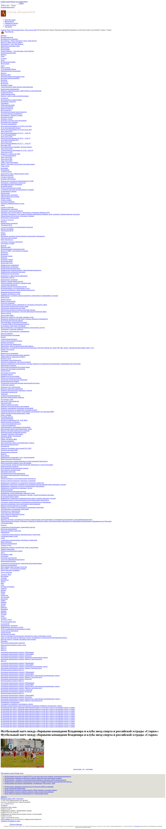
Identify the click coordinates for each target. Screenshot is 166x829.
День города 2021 (6, 157)
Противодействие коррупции (10, 268)
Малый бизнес (9, 21)
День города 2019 (6, 152)
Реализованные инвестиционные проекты (15, 468)
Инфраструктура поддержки (10, 376)
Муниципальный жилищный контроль (13, 432)
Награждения (5, 193)
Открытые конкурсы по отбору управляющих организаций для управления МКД (27, 411)
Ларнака (3, 611)
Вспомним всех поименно (9, 39)
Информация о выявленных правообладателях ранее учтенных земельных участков (28, 498)
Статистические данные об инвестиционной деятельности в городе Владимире (27, 465)
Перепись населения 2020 (9, 450)
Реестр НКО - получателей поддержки (13, 568)
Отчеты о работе (6, 200)
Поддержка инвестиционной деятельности (15, 475)
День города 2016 (6, 136)
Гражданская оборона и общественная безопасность (18, 290)
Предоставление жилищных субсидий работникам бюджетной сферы (23, 311)
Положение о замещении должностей (13, 183)
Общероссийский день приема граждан (14, 286)
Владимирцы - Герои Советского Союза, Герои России (19, 41)
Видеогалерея (5, 49)
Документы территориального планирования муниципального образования (26, 502)
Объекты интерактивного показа (11, 551)
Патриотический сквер (8, 53)
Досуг (3, 552)
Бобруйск (4, 607)
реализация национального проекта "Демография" (17, 654)
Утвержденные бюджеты (9, 339)
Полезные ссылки (6, 85)
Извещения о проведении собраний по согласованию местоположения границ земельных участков (33, 484)
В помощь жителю (7, 417)
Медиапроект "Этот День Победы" (12, 44)
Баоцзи (3, 606)
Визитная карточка (7, 175)
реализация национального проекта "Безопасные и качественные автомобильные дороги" (30, 686)
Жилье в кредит (6, 313)
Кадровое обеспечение (8, 179)
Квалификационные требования (11, 184)
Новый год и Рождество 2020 (10, 154)
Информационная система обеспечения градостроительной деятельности (25, 500)
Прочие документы (7, 229)
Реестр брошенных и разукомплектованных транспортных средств (23, 327)
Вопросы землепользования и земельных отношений (18, 480)
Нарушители (5, 446)
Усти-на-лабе (5, 597)
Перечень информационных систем (12, 203)
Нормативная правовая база (10, 89)
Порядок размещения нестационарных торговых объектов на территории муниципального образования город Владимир (41, 364)
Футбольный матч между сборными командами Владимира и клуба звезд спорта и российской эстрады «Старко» (38, 707)
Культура (4, 525)
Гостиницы (4, 556)
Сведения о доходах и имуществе (12, 211)
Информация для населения (10, 274)
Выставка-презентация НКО (10, 78)
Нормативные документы (9, 223)
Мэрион (3, 590)
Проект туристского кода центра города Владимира (18, 164)
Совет (3, 205)
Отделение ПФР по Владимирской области (15, 324)
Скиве (3, 593)
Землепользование (7, 490)
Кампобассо (5, 580)
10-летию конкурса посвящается (11, 113)
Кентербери (4, 576)
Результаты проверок (8, 202)
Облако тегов (19, 773)
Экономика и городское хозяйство (12, 329)
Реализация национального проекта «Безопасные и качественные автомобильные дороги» (30, 699)
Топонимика (5, 518)
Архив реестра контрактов (9, 631)
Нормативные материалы (9, 452)
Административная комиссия (10, 395)
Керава (3, 592)
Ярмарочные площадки (8, 365)
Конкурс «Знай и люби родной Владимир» (15, 96)
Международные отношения (10, 570)
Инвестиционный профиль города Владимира (16, 463)
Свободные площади (8, 385)
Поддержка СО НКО (8, 243)
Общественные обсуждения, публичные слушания (17, 216)
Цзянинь (3, 602)
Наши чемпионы (6, 542)
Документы (8, 27)
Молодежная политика (8, 561)
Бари (2, 583)
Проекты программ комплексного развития (15, 430)
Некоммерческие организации (11, 71)
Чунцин (3, 604)
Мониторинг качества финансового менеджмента (17, 346)
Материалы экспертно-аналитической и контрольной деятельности (23, 236)
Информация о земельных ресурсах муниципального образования (22, 486)
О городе (4, 58)
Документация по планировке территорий (15, 509)
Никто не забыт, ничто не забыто (11, 42)
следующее (89, 769)
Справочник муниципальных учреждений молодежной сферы (21, 563)
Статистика (19, 798)
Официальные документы (9, 195)
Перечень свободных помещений (12, 389)
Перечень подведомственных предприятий (15, 406)
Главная (3, 30)
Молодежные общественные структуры (14, 567)
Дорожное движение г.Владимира (12, 434)
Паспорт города (6, 358)
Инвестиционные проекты (9, 466)
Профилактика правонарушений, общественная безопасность (21, 270)
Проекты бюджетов (7, 342)
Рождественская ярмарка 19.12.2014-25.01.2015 (16, 129)
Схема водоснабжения (8, 425)
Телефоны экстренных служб (10, 294)
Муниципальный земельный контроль (13, 491)
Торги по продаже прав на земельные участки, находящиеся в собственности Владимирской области (34, 637)
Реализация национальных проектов (13, 643)
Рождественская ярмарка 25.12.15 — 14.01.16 (15, 133)
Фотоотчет (4, 82)
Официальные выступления (10, 196)
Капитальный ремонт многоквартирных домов (16, 429)
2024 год (3, 648)
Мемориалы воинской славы (10, 46)
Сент (2, 585)
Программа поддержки (8, 373)
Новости (3, 35)
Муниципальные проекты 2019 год (12, 693)
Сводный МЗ (5, 624)
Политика (137, 826)
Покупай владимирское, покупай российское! (16, 362)
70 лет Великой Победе (8, 69)
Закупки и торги (6, 619)
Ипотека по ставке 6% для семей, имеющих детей (17, 317)
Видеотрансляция (6, 261)
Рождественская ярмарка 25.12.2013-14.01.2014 (16, 126)
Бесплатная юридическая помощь (12, 320)
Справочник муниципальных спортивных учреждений (19, 540)
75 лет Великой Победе (8, 155)
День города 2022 (31, 30)
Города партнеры (6, 572)
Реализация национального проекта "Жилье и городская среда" (21, 677)
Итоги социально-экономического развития (15, 355)
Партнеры (4, 641)
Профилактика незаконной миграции (13, 272)
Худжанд (4, 618)
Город (9, 30)
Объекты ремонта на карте (9, 405)
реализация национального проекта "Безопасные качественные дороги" (24, 657)
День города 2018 (6, 148)
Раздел (14, 5)
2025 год (3, 647)
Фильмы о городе (6, 119)
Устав (2, 60)
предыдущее (77, 769)
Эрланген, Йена (6, 574)
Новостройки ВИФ (7, 315)
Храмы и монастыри (7, 549)
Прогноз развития (7, 333)
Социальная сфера (7, 523)
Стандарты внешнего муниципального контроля (17, 227)
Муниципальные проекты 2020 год (12, 681)
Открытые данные (7, 259)
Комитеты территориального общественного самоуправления (21, 91)
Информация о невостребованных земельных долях (18, 493)
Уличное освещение (7, 441)
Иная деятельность (7, 239)
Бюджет (3, 337)
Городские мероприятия (9, 124)
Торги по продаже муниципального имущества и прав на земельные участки (26, 636)
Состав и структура (7, 177)
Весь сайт (6, 5)
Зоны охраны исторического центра (12, 514)
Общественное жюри (8, 105)
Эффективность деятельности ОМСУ (13, 357)
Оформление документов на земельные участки (16, 488)
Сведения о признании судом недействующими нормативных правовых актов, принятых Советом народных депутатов (40, 214)
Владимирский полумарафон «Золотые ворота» (16, 147)
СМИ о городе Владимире (9, 162)
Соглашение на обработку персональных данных (17, 704)
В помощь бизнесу (7, 374)
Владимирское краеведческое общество (14, 112)
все (83, 769)
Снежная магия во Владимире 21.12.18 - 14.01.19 (17, 150)
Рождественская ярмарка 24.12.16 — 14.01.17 (15, 138)
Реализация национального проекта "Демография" (17, 674)
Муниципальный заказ (8, 621)
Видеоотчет (4, 83)
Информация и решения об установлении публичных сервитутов (22, 483)
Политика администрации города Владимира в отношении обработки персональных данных (31, 706)
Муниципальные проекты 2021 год (12, 670)
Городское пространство (9, 558)
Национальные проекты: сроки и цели (13, 645)
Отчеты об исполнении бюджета (11, 341)
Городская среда (6, 403)
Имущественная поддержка (10, 381)
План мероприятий (7, 107)
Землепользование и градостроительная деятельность (18, 478)
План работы (5, 455)
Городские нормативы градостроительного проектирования (20, 504)
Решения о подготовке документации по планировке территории (22, 507)
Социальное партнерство (9, 392)
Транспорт (4, 394)
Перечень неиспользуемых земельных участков (16, 390)
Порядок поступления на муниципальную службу (17, 181)
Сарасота (4, 588)
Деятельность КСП (7, 230)
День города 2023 (6, 161)
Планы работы (5, 198)
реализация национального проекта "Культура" (16, 656)
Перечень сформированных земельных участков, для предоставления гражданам (27, 495)
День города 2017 (6, 142)
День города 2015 (6, 131)
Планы (3, 233)
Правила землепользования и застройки (14, 505)
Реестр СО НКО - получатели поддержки (14, 251)
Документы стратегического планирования (15, 331)
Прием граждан (6, 299)
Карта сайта (11, 798)
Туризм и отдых (6, 545)
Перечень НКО (6, 75)
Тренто (3, 581)
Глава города (5, 166)
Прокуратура (5, 297)
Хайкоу (3, 600)
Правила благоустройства (9, 516)
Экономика (4, 351)
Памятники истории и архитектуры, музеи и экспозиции (19, 547)
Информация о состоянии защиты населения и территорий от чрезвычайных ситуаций (29, 295)
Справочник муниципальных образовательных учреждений (20, 534)
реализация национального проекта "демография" (17, 665)
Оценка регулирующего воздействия (13, 369)
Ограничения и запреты (9, 191)
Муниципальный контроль (9, 444)
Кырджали (4, 599)
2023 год (3, 650)
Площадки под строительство (10, 387)
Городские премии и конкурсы (11, 531)
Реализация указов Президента (11, 360)
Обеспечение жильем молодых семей (13, 308)
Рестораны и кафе (6, 554)
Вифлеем (4, 612)
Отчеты (3, 234)
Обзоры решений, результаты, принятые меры (16, 283)
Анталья (3, 614)
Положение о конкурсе (8, 101)
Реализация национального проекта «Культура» (16, 697)
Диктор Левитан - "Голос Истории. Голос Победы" (17, 51)
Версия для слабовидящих (19, 1)
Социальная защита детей (9, 536)
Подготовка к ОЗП (7, 399)
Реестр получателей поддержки (11, 378)
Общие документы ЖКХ (9, 439)
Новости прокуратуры (8, 301)
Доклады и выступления (9, 238)
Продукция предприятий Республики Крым (15, 367)
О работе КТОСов (7, 92)
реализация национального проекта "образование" (17, 663)
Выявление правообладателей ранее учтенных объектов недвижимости (24, 319)
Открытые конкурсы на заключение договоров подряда (19, 410)
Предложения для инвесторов (10, 470)
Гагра (2, 616)
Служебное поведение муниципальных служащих (17, 189)
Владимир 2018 (6, 145)
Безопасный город (7, 263)
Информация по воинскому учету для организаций (17, 457)
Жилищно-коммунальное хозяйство (12, 397)
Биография (4, 168)
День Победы (9, 32)
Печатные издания (7, 117)
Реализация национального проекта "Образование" (18, 672)
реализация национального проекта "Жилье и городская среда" (21, 659)
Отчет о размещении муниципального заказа (15, 629)
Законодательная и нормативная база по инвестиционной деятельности (24, 461)
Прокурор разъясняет (8, 303)
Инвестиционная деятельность (11, 459)
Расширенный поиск (7, 7)
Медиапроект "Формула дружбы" (12, 115)
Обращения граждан (11, 23)
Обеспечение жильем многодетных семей (14, 306)
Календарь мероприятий (9, 529)
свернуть (4, 797)
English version (5, 1)
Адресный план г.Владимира (10, 512)
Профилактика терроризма (9, 267)
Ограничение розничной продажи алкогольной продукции (20, 383)
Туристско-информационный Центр (12, 559)
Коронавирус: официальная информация (14, 276)
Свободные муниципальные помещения (14, 379)
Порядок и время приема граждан (12, 281)
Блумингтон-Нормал (7, 586)
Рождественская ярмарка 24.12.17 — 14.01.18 (15, 143)
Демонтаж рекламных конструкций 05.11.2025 (16, 448)
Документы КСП (6, 225)
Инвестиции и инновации (9, 353)
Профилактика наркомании (10, 265)
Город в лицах (5, 67)
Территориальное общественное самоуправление (17, 87)
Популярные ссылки (8, 773)
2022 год (3, 661)
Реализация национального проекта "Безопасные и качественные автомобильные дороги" (30, 675)
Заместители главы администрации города (15, 173)
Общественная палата (8, 94)
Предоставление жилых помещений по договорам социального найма (24, 304)
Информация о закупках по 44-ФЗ (12, 627)
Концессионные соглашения (10, 422)
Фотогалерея (15, 30)
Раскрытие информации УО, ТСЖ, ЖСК (14, 420)
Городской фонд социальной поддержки (14, 322)
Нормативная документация (10, 702)
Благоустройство (6, 437)
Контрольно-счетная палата (10, 218)
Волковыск (4, 609)
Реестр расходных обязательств (11, 344)
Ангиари (4, 578)
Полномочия (5, 170)
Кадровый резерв (6, 186)
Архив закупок (6, 632)
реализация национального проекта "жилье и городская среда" (21, 668)
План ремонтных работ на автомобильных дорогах (17, 443)
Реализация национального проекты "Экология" (17, 690)
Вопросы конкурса (7, 108)
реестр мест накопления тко (10, 401)
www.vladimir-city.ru (7, 804)
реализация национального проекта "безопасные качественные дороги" (24, 666)
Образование (5, 532)
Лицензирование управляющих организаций (15, 427)
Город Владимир (10, 20)
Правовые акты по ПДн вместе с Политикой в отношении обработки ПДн (25, 212)
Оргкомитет (5, 103)
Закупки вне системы (8, 634)
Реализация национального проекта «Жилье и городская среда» (22, 700)
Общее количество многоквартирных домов (15, 413)
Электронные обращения (9, 285)
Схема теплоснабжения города (11, 424)
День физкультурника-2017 (10, 140)
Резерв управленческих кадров (11, 188)
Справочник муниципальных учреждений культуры (18, 527)
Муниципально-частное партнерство (13, 473)
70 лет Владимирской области (10, 128)
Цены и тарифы (6, 415)
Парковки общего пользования (11, 436)
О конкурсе (4, 98)
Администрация (6, 171)
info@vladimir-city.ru (7, 819)
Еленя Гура (4, 595)
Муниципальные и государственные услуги (15, 288)
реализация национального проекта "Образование (17, 652)
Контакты (4, 80)
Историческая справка (8, 62)
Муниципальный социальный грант (13, 76)
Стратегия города (10, 25)
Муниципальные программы (10, 335)
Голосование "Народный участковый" (13, 326)
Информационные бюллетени (10, 292)
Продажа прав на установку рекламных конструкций (18, 639)
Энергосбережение (7, 418)
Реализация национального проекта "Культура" (16, 679)
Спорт (3, 538)
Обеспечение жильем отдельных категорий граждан (18, 310)
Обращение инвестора (8, 471)
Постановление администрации (11, 100)
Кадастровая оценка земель (10, 496)
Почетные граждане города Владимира (14, 120)
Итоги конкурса (6, 110)
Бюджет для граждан (7, 349)
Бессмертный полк (7, 37)
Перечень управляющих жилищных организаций (17, 408)
